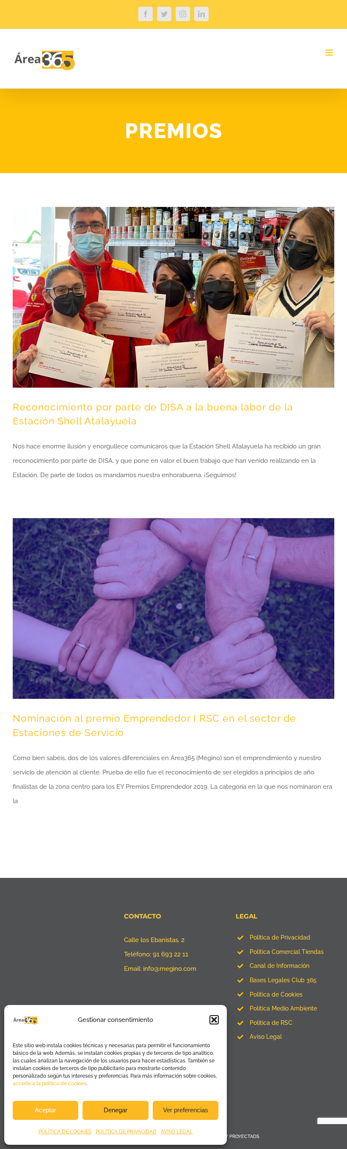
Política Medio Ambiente (283, 1008)
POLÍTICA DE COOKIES (65, 1132)
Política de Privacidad (280, 937)
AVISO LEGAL (177, 1132)
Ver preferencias (185, 1110)
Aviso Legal (266, 1036)
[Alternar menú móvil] (329, 52)
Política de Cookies (276, 994)
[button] (214, 1020)
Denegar (115, 1110)
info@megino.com (169, 968)
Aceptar (45, 1110)
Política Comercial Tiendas (287, 951)
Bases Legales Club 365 (283, 980)
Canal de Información (279, 965)
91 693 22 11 (170, 954)
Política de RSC (271, 1022)
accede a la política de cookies (49, 1084)
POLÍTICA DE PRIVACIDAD (126, 1132)
